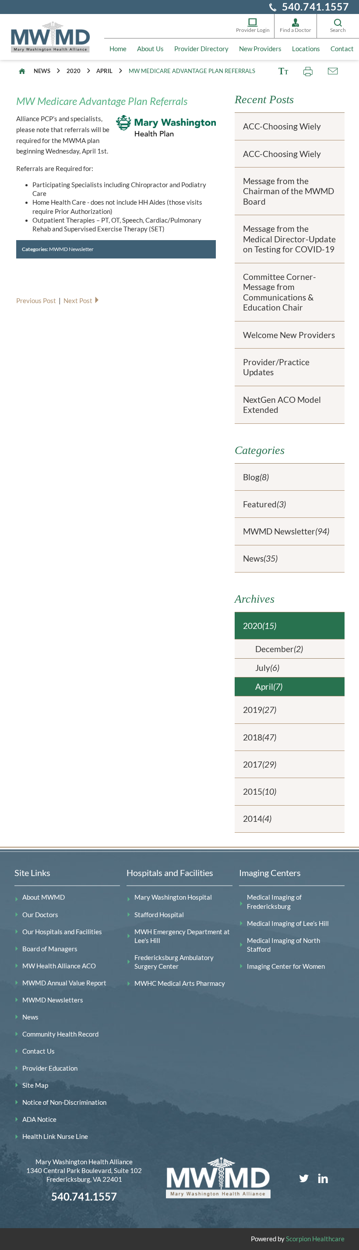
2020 (74, 70)
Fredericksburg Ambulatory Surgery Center (174, 962)
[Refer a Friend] (332, 71)
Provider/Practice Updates (276, 367)
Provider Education (49, 1068)
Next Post (78, 300)
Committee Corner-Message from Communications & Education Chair (279, 292)
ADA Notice (39, 1119)
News (42, 70)
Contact (342, 48)
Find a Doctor (295, 30)
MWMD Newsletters (52, 1000)
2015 (259, 791)
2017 (259, 764)
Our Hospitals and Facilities (62, 932)
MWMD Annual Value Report (64, 983)
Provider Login (253, 30)
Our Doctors (40, 914)
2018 (259, 737)
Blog (256, 477)
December (279, 649)
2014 (257, 819)
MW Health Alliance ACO (59, 966)
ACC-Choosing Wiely (282, 126)
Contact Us (38, 1051)
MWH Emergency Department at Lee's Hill (182, 936)
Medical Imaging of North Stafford (283, 945)
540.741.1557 (315, 7)
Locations (306, 48)
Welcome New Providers (289, 335)
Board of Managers (49, 949)
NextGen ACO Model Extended (282, 405)
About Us (150, 48)
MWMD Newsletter (71, 249)
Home (118, 48)
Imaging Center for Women (286, 966)
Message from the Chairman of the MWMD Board (288, 191)
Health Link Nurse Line (55, 1136)
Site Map (35, 1085)
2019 (259, 710)
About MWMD (43, 897)
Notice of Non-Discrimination (64, 1102)
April (104, 70)
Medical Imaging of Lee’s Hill (288, 923)
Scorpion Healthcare (315, 1239)
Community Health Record (60, 1034)
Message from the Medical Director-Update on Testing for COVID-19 (289, 238)
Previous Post (36, 300)
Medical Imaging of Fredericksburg (274, 902)
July (267, 668)
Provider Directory (201, 48)
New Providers (260, 48)
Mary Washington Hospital (173, 897)
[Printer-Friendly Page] (308, 71)
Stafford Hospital (159, 914)
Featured (264, 504)
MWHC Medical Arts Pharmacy (179, 983)
